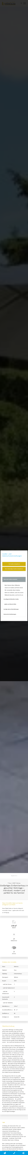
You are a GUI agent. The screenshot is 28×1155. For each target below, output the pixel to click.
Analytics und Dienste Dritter (10, 604)
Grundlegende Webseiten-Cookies (11, 599)
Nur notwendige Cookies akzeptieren (14, 569)
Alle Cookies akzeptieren (14, 564)
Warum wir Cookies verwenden (10, 579)
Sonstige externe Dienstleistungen (11, 609)
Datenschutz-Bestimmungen (10, 614)
